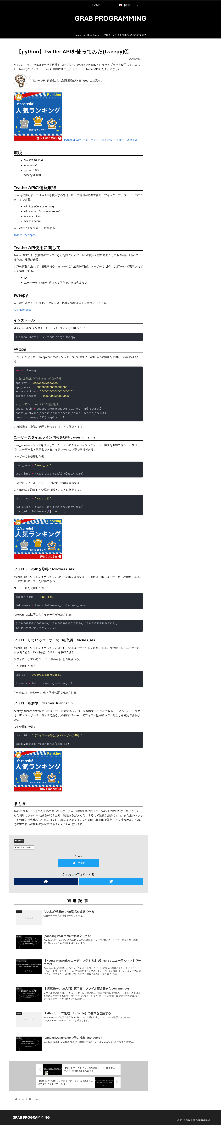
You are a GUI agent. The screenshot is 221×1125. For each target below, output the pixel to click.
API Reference (22, 309)
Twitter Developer (24, 235)
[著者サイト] (46, 881)
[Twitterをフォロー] (111, 881)
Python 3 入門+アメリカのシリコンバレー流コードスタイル (101, 139)
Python (20, 841)
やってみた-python (24, 847)
